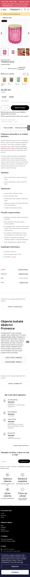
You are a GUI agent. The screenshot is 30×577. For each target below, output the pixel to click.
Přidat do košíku (20, 108)
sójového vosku (5, 146)
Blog (2, 525)
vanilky (12, 148)
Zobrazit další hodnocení (20, 445)
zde (22, 562)
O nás (2, 513)
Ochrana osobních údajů (8, 541)
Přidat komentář (15, 383)
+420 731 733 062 (8, 549)
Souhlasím (15, 572)
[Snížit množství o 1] (3, 107)
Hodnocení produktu (21, 127)
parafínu (13, 257)
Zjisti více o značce (13, 357)
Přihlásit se (24, 461)
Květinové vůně (23, 274)
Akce (2, 517)
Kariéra (3, 529)
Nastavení (15, 566)
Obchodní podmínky (7, 539)
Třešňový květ (23, 282)
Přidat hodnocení (15, 306)
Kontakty (3, 527)
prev (24, 74)
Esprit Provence (5, 60)
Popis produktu (8, 127)
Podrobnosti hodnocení (21, 68)
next (27, 74)
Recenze (3, 515)
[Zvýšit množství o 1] (7, 107)
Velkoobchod (5, 531)
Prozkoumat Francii (13, 362)
